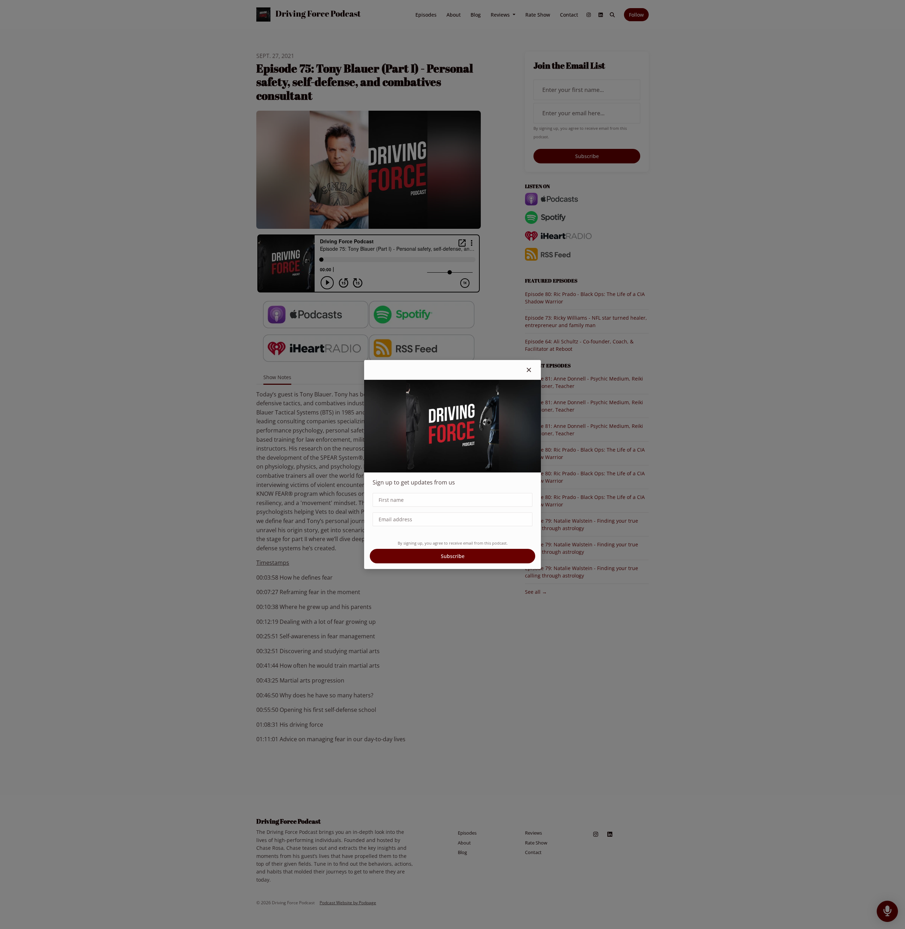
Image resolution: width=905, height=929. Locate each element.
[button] (528, 370)
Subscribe (453, 556)
